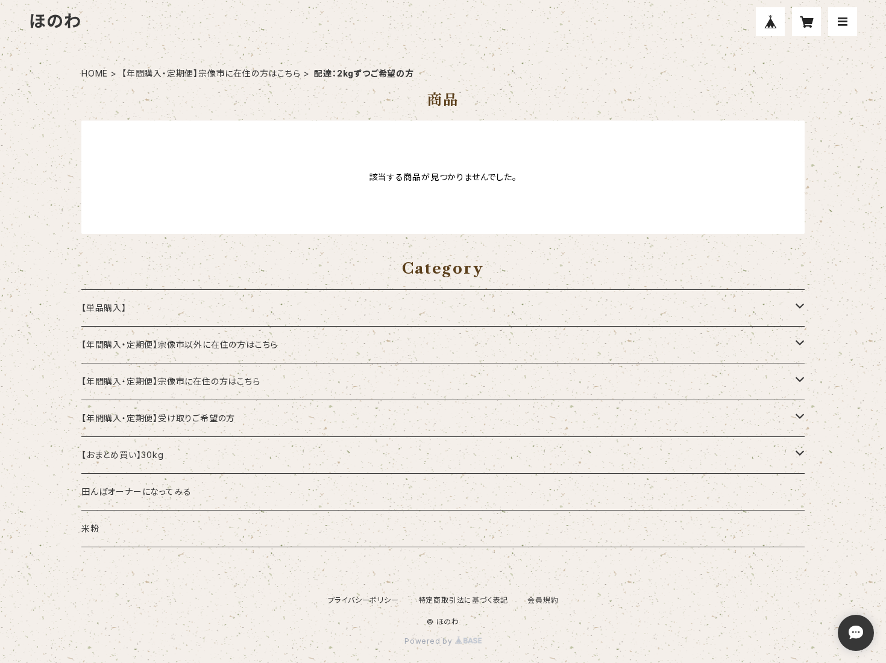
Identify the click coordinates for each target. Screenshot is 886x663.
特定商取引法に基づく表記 (463, 600)
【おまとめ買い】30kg (122, 455)
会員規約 (542, 600)
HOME (94, 73)
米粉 (90, 528)
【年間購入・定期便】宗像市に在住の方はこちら (211, 73)
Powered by (429, 641)
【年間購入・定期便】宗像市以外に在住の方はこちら (179, 344)
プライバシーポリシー (363, 600)
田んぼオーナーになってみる (136, 491)
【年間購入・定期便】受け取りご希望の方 (158, 418)
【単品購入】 (104, 308)
